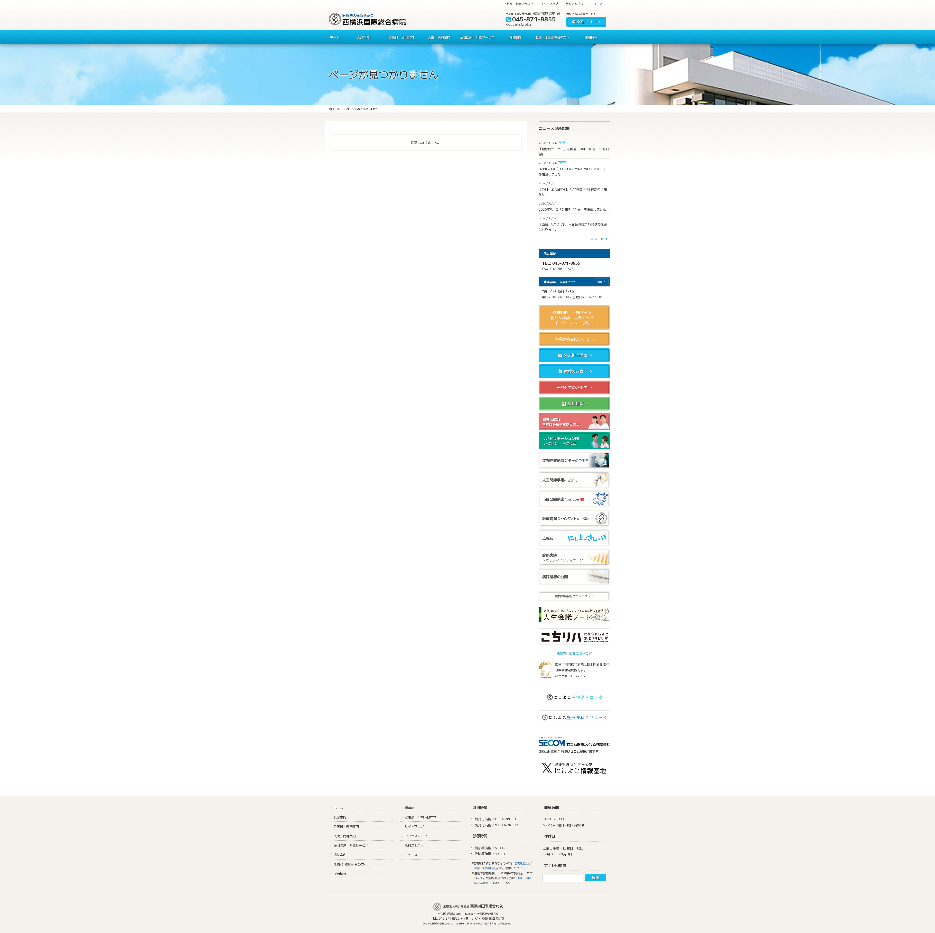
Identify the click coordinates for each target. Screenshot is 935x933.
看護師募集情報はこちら (561, 421)
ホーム (338, 807)
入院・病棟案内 (345, 836)
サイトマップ (549, 3)
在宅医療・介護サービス (351, 845)
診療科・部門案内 (346, 826)
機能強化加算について (572, 653)
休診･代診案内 (483, 868)
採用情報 (340, 873)
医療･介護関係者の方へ (350, 864)
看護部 (409, 807)
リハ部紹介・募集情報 (560, 441)
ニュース (596, 3)
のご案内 (565, 460)
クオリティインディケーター (564, 557)
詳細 (600, 282)
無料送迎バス (574, 3)
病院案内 (340, 854)
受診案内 (340, 817)
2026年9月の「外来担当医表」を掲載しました (572, 209)
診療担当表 (522, 863)
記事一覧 (598, 238)
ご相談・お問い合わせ (518, 3)
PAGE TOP (911, 900)
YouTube (561, 499)
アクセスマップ (416, 836)
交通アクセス (587, 21)
